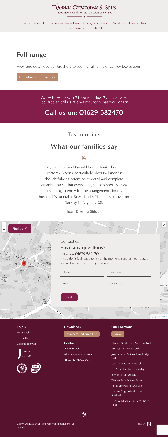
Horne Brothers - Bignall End (126, 385)
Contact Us (97, 28)
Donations (119, 23)
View (117, 334)
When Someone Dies (64, 23)
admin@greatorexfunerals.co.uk (81, 354)
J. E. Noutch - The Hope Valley (127, 369)
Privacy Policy (24, 332)
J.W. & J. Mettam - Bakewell (126, 363)
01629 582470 (101, 112)
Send (69, 297)
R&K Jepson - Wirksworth (125, 348)
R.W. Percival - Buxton (123, 374)
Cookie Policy (24, 338)
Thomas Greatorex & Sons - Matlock (131, 343)
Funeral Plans (137, 23)
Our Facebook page (79, 359)
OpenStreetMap (160, 317)
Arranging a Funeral (95, 23)
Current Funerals (74, 28)
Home (26, 23)
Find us (17, 229)
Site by (141, 423)
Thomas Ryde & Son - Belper (127, 380)
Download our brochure (37, 77)
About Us (40, 23)
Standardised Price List (82, 334)
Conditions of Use (26, 343)
